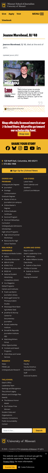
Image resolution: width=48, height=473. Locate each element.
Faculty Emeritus (30, 367)
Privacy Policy (8, 461)
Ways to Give (28, 251)
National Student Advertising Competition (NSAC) (11, 277)
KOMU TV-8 (8, 265)
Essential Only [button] (10, 467)
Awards (4, 397)
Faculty (26, 364)
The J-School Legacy (9, 391)
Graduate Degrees (8, 196)
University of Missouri (16, 6)
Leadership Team (8, 386)
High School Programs (10, 232)
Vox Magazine (9, 283)
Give (4, 13)
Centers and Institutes (10, 289)
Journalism (8, 187)
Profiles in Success (30, 268)
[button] (26, 467)
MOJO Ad (7, 271)
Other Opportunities (9, 345)
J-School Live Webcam (32, 190)
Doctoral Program (10, 217)
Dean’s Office (6, 383)
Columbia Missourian (12, 259)
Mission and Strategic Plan (11, 394)
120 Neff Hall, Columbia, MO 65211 (20, 161)
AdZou (6, 256)
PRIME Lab (6, 367)
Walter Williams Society (34, 259)
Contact (5, 424)
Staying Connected (31, 277)
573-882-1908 (9, 163)
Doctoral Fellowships (11, 220)
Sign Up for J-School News (25, 170)
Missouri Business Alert (12, 268)
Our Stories (29, 178)
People (27, 361)
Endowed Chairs (30, 370)
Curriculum (6, 223)
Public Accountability (9, 421)
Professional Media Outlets (12, 254)
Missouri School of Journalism (20, 4)
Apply (11, 13)
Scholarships (6, 229)
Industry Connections (10, 418)
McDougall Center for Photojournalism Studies (12, 301)
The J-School (7, 380)
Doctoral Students (30, 376)
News (4, 364)
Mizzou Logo (4, 5)
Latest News (28, 182)
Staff (25, 373)
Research (6, 361)
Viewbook (6, 20)
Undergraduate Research (11, 370)
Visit (19, 13)
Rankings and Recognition (11, 389)
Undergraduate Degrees (10, 185)
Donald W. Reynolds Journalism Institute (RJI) (11, 333)
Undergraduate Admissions (12, 226)
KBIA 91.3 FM (9, 262)
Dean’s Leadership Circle (32, 254)
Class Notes (28, 262)
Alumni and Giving (32, 247)
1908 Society (30, 256)
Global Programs (8, 286)
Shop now (24, 134)
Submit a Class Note (33, 265)
